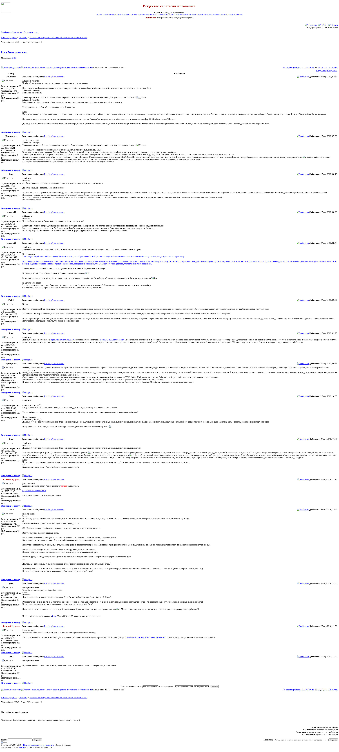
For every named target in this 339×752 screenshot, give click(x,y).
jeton (54, 616)
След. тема (332, 70)
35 (330, 67)
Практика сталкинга (189, 14)
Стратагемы (141, 14)
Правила (312, 25)
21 (313, 67)
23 (319, 67)
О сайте (99, 14)
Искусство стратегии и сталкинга (38, 745)
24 (322, 67)
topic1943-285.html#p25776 (62, 340)
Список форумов (9, 37)
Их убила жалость (14, 52)
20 (310, 67)
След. (335, 67)
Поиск (334, 25)
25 (325, 67)
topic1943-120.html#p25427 (112, 340)
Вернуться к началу (10, 132)
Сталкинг (23, 37)
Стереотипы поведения (204, 14)
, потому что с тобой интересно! (146, 637)
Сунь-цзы (134, 14)
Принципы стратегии (123, 14)
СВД (14, 58)
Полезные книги (151, 14)
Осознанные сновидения (234, 14)
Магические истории (219, 14)
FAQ (323, 25)
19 (306, 67)
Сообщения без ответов (11, 32)
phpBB (22, 747)
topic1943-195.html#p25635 (34, 491)
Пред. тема (321, 70)
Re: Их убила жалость (54, 77)
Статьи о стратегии (109, 14)
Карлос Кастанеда (163, 14)
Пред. (298, 67)
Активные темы (31, 32)
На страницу (289, 67)
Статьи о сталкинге (176, 14)
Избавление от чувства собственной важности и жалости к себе (58, 37)
